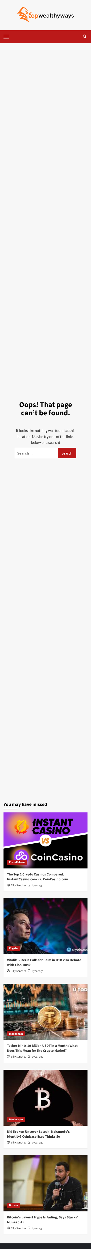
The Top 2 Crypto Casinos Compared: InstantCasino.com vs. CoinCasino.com (37, 877)
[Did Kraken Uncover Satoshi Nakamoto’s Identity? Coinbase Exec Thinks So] (46, 1098)
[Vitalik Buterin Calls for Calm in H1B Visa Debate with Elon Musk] (46, 926)
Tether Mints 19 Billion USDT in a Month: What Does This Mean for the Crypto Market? (42, 1048)
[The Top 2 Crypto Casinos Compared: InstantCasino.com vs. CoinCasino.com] (46, 840)
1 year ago (37, 885)
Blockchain (16, 1034)
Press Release (17, 862)
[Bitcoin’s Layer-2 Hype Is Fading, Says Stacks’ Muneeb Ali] (46, 1183)
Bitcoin (13, 1205)
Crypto (13, 948)
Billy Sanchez (18, 885)
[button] (8, 36)
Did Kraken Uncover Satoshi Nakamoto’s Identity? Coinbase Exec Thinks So (38, 1134)
